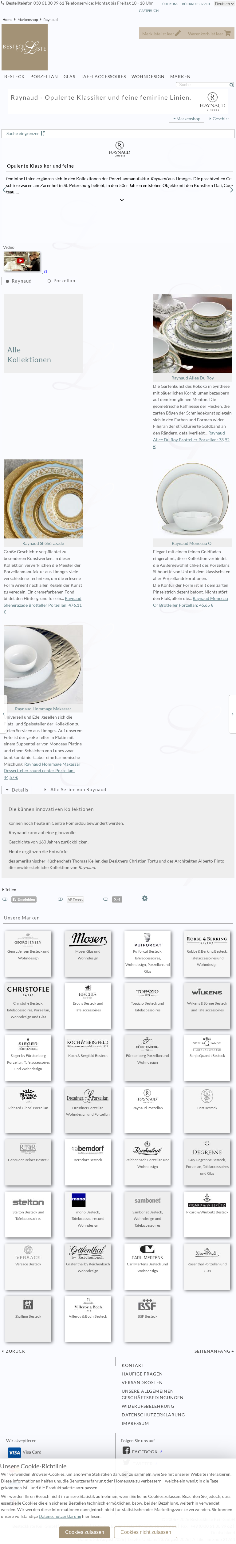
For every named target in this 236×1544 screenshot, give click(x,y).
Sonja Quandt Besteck (207, 1055)
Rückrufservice (196, 4)
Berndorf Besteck (88, 1159)
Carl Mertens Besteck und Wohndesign (147, 1267)
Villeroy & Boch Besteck (88, 1316)
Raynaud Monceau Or (192, 543)
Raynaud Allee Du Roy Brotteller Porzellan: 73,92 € (191, 440)
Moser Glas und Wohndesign (87, 954)
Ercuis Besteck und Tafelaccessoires (88, 1006)
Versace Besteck (28, 1264)
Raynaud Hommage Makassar (43, 708)
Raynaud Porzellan (147, 1107)
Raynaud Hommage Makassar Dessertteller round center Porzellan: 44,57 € (42, 771)
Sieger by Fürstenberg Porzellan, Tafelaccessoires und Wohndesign (28, 1062)
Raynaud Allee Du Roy (192, 377)
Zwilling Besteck (28, 1316)
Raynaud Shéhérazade (43, 543)
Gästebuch (149, 11)
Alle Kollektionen (29, 354)
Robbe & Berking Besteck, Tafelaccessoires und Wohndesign (207, 958)
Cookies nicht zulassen (145, 1532)
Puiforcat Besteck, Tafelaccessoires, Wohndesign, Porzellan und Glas (147, 961)
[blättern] (4, 189)
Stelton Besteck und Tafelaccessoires (28, 1215)
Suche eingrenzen (23, 133)
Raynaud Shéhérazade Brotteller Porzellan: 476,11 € (43, 605)
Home (7, 19)
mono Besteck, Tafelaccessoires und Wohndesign (88, 1219)
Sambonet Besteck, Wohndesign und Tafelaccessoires (147, 1219)
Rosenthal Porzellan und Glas (207, 1267)
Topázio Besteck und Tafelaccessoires (147, 1006)
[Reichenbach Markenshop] (232, 713)
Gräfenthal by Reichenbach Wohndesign (88, 1267)
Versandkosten (142, 1382)
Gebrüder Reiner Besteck (28, 1159)
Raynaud (50, 19)
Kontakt (133, 1365)
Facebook (144, 1451)
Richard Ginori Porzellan (28, 1107)
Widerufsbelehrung (148, 1406)
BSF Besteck (147, 1316)
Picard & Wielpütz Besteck (207, 1212)
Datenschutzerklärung (153, 1414)
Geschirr (221, 118)
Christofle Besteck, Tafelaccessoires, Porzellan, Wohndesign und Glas (28, 1010)
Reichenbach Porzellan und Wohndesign (147, 1163)
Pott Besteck (207, 1107)
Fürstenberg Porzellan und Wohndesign (147, 1059)
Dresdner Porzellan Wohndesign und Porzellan (88, 1111)
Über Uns (170, 4)
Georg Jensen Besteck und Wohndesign (28, 954)
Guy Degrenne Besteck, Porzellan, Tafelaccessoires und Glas (207, 1166)
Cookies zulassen (84, 1532)
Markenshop (28, 19)
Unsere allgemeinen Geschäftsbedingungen (153, 1394)
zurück (15, 1351)
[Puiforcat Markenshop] (3, 713)
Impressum (135, 1423)
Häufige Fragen (142, 1373)
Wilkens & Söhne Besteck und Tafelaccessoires (207, 1006)
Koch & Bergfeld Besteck (88, 1055)
